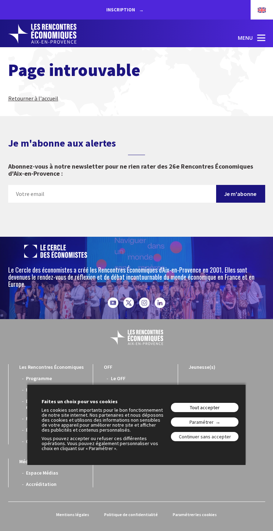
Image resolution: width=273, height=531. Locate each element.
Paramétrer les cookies (195, 514)
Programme (39, 378)
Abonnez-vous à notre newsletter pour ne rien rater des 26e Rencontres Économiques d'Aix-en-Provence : (130, 170)
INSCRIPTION (121, 10)
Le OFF (118, 378)
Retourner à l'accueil (33, 98)
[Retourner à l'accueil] (42, 34)
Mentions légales (72, 514)
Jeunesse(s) (202, 367)
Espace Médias (42, 473)
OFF (108, 367)
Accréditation (41, 484)
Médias (27, 461)
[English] (258, 10)
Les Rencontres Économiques (51, 367)
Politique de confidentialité (131, 514)
